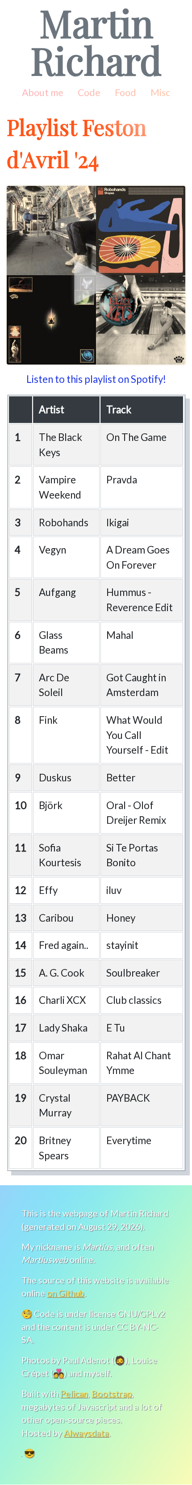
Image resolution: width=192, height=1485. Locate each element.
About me (42, 92)
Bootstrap (112, 1394)
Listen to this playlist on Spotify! (96, 379)
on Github (65, 1293)
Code (89, 92)
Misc (160, 92)
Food (125, 92)
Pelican (74, 1394)
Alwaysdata (86, 1433)
